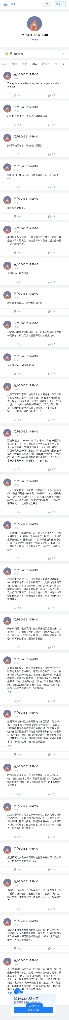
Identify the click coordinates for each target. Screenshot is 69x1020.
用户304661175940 (25, 74)
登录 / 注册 (33, 1010)
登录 (58, 4)
